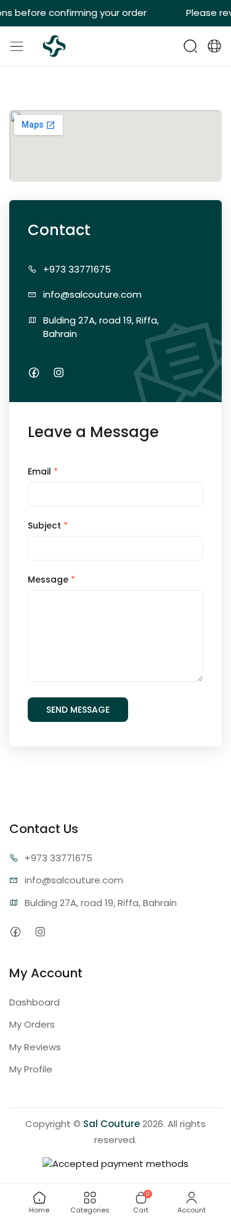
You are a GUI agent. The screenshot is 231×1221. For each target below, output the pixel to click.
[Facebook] (33, 373)
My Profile (30, 1069)
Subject (48, 525)
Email (43, 471)
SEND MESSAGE (78, 710)
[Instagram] (58, 373)
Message (51, 579)
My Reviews (35, 1047)
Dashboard (34, 1002)
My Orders (32, 1024)
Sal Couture (111, 1123)
